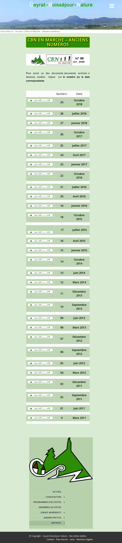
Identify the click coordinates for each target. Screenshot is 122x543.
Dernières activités (50, 507)
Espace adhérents (51, 512)
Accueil (18, 31)
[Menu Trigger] (112, 5)
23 (61, 164)
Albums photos (52, 517)
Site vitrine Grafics (77, 536)
